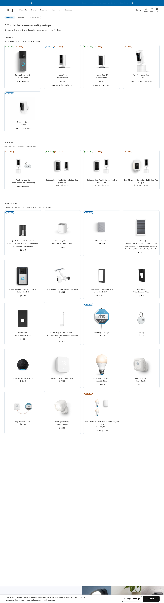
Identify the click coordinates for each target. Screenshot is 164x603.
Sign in (138, 10)
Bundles (21, 17)
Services (43, 10)
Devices (9, 17)
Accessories (34, 17)
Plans (33, 10)
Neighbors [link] (56, 10)
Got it (151, 599)
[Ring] (9, 10)
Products (23, 10)
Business (68, 10)
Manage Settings (132, 599)
